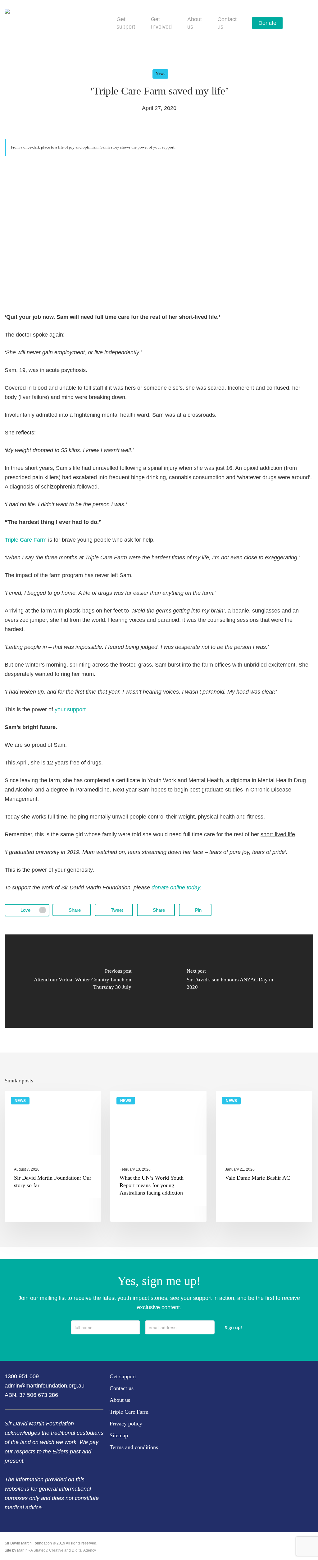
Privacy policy (126, 1423)
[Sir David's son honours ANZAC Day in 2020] (236, 981)
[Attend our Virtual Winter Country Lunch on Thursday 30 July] (82, 981)
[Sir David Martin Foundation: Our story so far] (53, 1156)
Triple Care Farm (26, 540)
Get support (123, 1376)
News (160, 73)
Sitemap (119, 1435)
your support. (71, 709)
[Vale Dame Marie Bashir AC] (264, 1156)
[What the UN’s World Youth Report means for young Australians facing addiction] (158, 1156)
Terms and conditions (134, 1447)
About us (120, 1400)
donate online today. (177, 887)
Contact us (122, 1388)
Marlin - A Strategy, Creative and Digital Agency (56, 1550)
